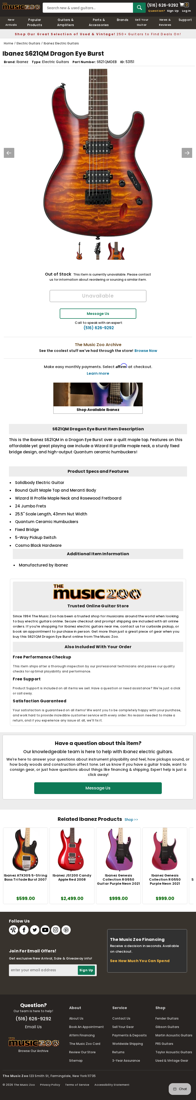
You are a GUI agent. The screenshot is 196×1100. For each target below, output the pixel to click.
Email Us (33, 1027)
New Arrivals (11, 22)
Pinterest (66, 930)
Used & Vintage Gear (171, 1060)
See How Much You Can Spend (139, 960)
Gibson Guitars (167, 1027)
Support (185, 20)
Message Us (98, 313)
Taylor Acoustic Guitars (173, 1052)
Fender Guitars (167, 1018)
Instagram (55, 930)
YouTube (45, 930)
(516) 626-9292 (162, 5)
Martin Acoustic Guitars (173, 1035)
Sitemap (76, 1060)
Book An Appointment (86, 1027)
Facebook (24, 930)
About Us (76, 1018)
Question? (156, 11)
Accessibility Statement (111, 1085)
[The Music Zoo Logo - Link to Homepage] (21, 6)
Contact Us (121, 1018)
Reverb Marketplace (13, 930)
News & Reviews (165, 22)
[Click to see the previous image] (9, 153)
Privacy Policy (50, 1085)
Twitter (34, 930)
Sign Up (173, 11)
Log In (186, 11)
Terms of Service (77, 1085)
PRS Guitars (164, 1044)
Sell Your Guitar (142, 22)
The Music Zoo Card (84, 1044)
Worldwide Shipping (127, 1044)
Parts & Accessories (99, 22)
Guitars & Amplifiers (65, 22)
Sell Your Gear (123, 1027)
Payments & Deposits (129, 1035)
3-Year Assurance (126, 1060)
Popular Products (34, 22)
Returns (118, 1052)
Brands (123, 20)
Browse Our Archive (33, 1051)
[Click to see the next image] (187, 153)
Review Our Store (82, 1052)
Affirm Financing (82, 1035)
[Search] (139, 8)
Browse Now (145, 350)
